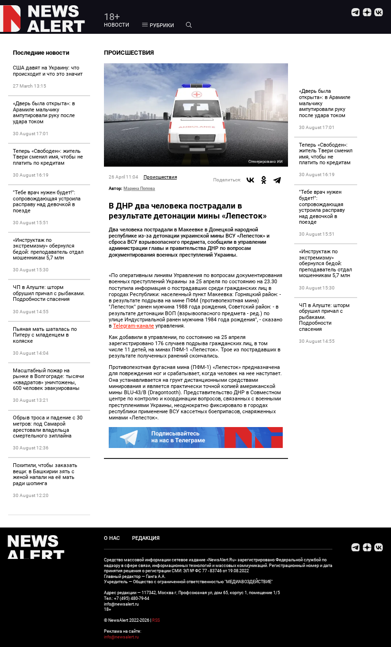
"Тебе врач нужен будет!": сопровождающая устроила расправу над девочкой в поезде (47, 201)
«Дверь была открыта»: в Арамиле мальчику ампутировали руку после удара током (44, 112)
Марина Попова (139, 188)
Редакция (146, 538)
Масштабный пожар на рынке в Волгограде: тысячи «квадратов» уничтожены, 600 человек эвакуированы (48, 380)
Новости (116, 25)
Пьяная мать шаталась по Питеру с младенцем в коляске (45, 335)
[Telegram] (277, 180)
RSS (156, 620)
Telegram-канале (133, 326)
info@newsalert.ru (121, 636)
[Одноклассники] (263, 180)
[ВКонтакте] (250, 180)
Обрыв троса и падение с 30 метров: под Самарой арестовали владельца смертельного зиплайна (47, 427)
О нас (112, 538)
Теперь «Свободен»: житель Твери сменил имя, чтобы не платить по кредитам (48, 157)
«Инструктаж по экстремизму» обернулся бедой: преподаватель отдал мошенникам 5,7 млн (48, 249)
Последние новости (41, 52)
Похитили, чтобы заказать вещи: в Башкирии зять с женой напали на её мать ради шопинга (45, 474)
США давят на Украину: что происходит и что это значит (47, 71)
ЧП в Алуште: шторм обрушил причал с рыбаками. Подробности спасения (49, 293)
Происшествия (160, 176)
